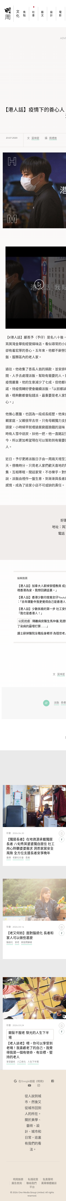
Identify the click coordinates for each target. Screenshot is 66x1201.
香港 (8, 858)
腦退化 (9, 942)
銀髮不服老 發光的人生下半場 (28, 1035)
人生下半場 (33, 1062)
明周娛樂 (18, 1179)
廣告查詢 (17, 1183)
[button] (29, 1081)
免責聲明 (48, 1179)
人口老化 (21, 1062)
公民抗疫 (24, 621)
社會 (8, 833)
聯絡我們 (31, 1183)
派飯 (56, 702)
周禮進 (53, 138)
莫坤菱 (35, 138)
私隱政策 (33, 1179)
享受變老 (10, 1062)
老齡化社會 (18, 858)
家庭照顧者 (26, 942)
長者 (63, 702)
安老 (17, 942)
